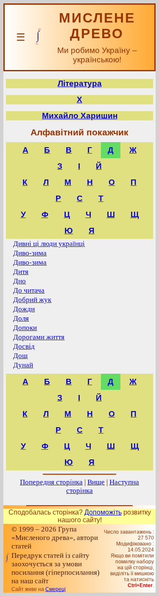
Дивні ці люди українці (49, 244)
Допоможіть (103, 512)
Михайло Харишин (79, 115)
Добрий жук (32, 300)
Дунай (23, 365)
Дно (19, 281)
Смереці (55, 589)
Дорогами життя (38, 337)
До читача (29, 290)
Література (80, 83)
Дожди (24, 309)
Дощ (20, 356)
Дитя (20, 272)
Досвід (24, 346)
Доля (21, 318)
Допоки (25, 328)
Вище (96, 482)
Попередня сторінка (51, 482)
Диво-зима (30, 253)
